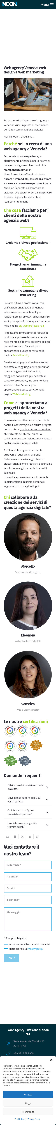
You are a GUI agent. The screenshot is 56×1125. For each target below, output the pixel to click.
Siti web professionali (31, 325)
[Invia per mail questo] (7, 836)
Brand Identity (20, 355)
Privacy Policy (34, 1119)
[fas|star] (28, 233)
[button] (51, 1059)
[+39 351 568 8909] (9, 1053)
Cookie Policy (20, 1119)
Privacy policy (35, 948)
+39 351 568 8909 (23, 1053)
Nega (28, 1103)
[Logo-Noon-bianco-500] (9, 5)
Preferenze (28, 1111)
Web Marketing (21, 394)
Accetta (28, 1094)
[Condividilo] (15, 836)
